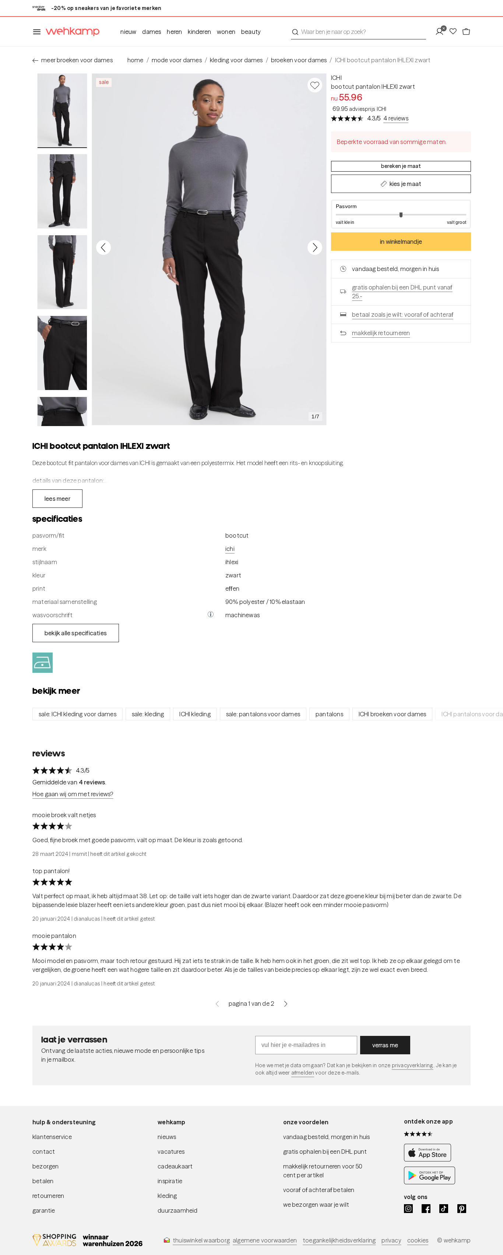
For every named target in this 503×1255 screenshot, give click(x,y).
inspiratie (170, 1181)
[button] (401, 214)
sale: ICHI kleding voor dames (77, 714)
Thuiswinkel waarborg (201, 1240)
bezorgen (45, 1166)
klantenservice (52, 1136)
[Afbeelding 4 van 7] (62, 353)
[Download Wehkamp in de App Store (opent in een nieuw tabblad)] (429, 1159)
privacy (391, 1240)
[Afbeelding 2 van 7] (62, 191)
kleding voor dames (236, 60)
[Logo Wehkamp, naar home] (70, 31)
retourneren (48, 1195)
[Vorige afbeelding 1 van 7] (103, 247)
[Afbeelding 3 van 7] (62, 272)
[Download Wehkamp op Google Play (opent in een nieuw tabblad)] (429, 1182)
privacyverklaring (412, 1065)
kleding (167, 1195)
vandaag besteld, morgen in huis (326, 1136)
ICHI (336, 77)
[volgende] (285, 1003)
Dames (151, 31)
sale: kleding (148, 714)
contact (43, 1151)
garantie (43, 1210)
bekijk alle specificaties (76, 633)
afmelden (302, 1072)
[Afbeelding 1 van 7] (62, 110)
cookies (417, 1240)
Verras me (385, 1045)
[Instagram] (408, 1208)
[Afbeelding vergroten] (209, 249)
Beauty (251, 31)
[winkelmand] (466, 31)
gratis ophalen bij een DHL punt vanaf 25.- (402, 292)
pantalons (329, 714)
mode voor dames (177, 60)
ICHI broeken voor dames (392, 714)
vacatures (171, 1151)
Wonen (226, 31)
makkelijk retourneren (381, 333)
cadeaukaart (175, 1166)
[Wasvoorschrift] (211, 615)
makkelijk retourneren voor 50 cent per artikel (323, 1171)
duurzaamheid (177, 1210)
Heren (174, 31)
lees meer (57, 498)
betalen (42, 1181)
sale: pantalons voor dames (263, 714)
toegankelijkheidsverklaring (339, 1240)
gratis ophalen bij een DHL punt (325, 1151)
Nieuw (128, 31)
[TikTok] (443, 1208)
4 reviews (395, 118)
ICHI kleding (194, 714)
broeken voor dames (299, 60)
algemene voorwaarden (265, 1240)
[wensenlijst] (455, 31)
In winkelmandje (401, 241)
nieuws (167, 1136)
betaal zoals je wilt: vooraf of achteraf (402, 314)
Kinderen (199, 31)
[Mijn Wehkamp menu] (442, 31)
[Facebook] (426, 1208)
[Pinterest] (461, 1208)
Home (135, 60)
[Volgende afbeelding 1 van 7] (314, 247)
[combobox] (358, 31)
